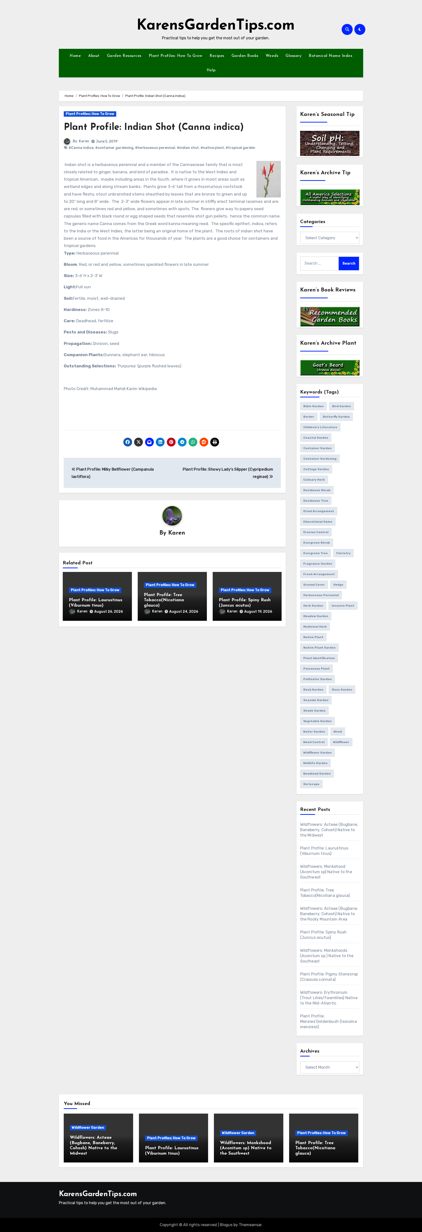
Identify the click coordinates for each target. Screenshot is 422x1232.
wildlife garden (315, 763)
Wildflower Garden (88, 1128)
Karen (84, 141)
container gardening (320, 458)
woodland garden (317, 773)
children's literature (320, 427)
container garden (317, 448)
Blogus (226, 1224)
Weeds (272, 56)
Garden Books (245, 56)
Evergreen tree (315, 553)
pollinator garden (317, 679)
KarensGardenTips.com (216, 26)
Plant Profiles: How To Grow (175, 56)
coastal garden (315, 437)
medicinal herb (315, 626)
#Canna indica (81, 148)
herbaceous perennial (321, 595)
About (94, 56)
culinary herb (314, 479)
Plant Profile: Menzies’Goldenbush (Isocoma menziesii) (328, 1021)
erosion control (315, 532)
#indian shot (188, 148)
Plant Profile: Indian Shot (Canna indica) (154, 127)
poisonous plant (316, 668)
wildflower (341, 742)
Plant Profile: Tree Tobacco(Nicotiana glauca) (164, 600)
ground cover (314, 584)
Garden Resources (124, 56)
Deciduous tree (315, 500)
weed (338, 731)
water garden (314, 731)
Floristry (343, 553)
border (308, 416)
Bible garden (313, 406)
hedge (338, 584)
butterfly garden (336, 416)
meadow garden (315, 616)
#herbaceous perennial (155, 148)
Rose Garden (342, 689)
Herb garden (313, 605)
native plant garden (319, 647)
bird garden (341, 406)
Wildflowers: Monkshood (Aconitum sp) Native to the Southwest (326, 872)
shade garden (314, 710)
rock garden (313, 689)
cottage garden (316, 469)
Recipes (217, 56)
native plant (313, 637)
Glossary (293, 56)
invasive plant (343, 605)
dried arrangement (318, 511)
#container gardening (114, 148)
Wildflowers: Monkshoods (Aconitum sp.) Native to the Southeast (327, 955)
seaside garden (315, 700)
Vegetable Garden (317, 721)
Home (75, 56)
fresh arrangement (319, 574)
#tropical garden (240, 148)
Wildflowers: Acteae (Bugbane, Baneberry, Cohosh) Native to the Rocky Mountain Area (329, 913)
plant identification (319, 658)
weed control (314, 742)
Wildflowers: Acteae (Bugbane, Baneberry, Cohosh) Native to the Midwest (329, 830)
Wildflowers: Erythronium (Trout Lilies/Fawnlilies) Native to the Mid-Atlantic (329, 997)
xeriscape (311, 784)
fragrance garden (317, 563)
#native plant (212, 148)
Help (211, 70)
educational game (317, 521)
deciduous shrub (316, 490)
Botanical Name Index (330, 56)
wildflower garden (317, 752)
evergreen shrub (316, 542)
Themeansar (250, 1224)
